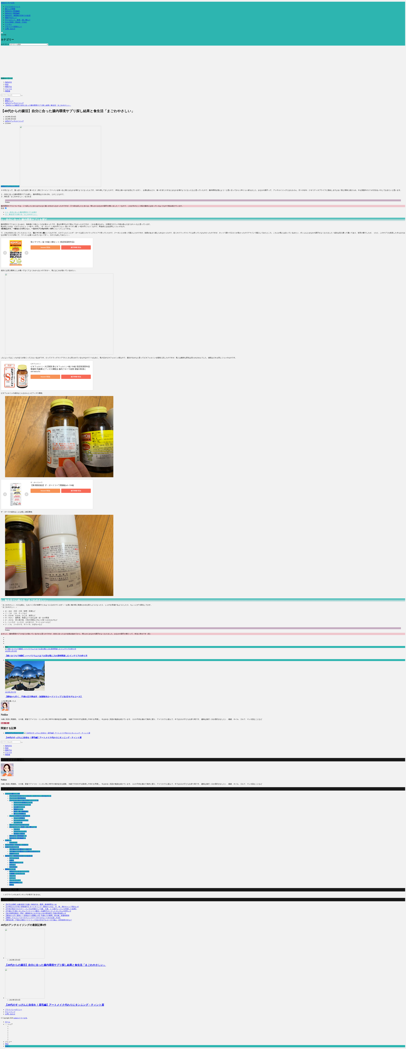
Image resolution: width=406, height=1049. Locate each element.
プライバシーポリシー (13, 1010)
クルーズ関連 (19, 818)
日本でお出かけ (12, 847)
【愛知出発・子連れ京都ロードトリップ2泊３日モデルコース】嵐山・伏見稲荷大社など (38, 920)
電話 (6, 1044)
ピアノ (12, 878)
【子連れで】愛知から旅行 (20, 849)
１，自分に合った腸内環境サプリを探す (21, 212)
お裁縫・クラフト (17, 874)
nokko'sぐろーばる (7, 3)
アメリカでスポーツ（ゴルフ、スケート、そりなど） (30, 796)
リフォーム (14, 858)
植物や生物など (15, 882)
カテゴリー (5, 44)
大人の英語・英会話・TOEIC (16, 22)
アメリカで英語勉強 (17, 798)
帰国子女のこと (11, 18)
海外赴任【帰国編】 (12, 13)
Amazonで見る (45, 247)
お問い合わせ (10, 29)
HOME (7, 99)
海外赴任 (8, 82)
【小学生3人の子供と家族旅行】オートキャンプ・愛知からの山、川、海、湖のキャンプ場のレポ (42, 907)
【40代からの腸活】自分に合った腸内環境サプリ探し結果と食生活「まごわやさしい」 (38, 105)
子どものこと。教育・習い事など (17, 20)
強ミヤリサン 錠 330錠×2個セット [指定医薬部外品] (52, 242)
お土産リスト (19, 807)
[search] (22, 95)
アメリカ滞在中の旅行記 (19, 816)
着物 (11, 885)
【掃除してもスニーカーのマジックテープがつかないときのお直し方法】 (33, 918)
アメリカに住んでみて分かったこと (23, 800)
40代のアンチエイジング (14, 103)
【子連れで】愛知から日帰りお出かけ (24, 851)
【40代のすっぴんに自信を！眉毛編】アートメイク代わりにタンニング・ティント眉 (43, 737)
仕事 (11, 860)
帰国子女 (8, 87)
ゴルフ (12, 876)
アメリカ (8, 89)
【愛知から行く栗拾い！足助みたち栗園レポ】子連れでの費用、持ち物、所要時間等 (37, 915)
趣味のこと (9, 101)
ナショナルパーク (21, 820)
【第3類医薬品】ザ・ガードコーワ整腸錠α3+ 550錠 (52, 485)
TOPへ (7, 1046)
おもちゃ (13, 842)
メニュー (8, 1042)
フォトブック (15, 880)
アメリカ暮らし (12, 794)
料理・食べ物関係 (21, 811)
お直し (8, 840)
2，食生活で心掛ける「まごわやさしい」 (21, 214)
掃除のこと (18, 809)
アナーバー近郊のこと (13, 26)
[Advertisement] (203, 61)
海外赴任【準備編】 (12, 11)
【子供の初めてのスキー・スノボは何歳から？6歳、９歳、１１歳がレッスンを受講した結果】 (41, 909)
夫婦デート (14, 854)
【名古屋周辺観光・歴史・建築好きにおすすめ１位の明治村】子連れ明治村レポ (35, 913)
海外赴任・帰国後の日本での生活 (17, 15)
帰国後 (7, 91)
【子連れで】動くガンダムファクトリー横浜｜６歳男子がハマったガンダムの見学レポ (38, 911)
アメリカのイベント (12, 7)
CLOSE (3, 35)
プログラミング (20, 831)
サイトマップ (10, 1012)
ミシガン (8, 24)
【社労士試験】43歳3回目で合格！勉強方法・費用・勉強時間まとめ (31, 904)
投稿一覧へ (5, 723)
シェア (10, 1024)
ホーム (7, 1022)
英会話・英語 (19, 834)
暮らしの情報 (10, 9)
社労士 (12, 865)
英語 (6, 84)
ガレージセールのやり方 (19, 825)
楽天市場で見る (76, 247)
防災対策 (13, 867)
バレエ (17, 829)
